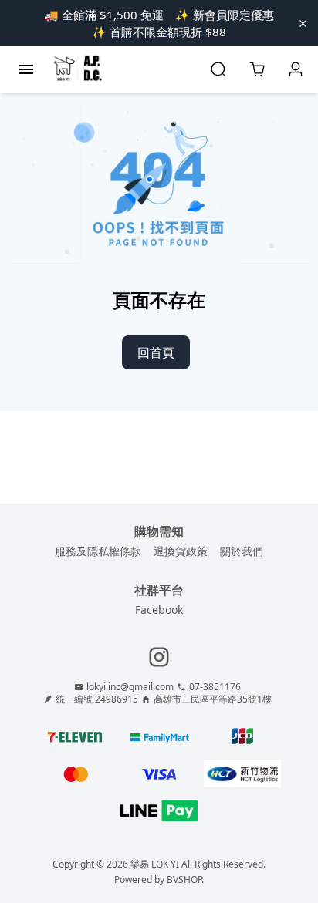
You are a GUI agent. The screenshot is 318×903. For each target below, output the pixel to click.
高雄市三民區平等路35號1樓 (213, 699)
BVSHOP (184, 879)
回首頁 (155, 352)
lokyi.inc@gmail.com (130, 687)
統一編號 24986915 (97, 699)
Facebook (159, 609)
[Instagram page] (159, 657)
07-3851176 (215, 687)
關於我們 (241, 551)
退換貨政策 (181, 551)
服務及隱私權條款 (98, 551)
